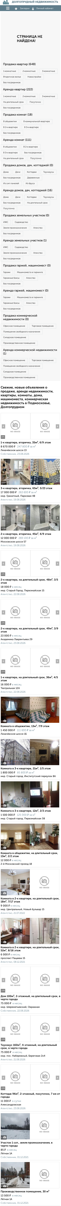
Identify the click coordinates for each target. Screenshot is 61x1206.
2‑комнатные (29, 71)
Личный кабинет (45, 8)
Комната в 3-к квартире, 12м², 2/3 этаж (26, 811)
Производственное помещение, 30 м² (25, 1191)
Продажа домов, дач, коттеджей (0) (28, 165)
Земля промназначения (15, 228)
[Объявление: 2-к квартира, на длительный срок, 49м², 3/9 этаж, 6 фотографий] (15, 625)
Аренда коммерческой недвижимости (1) (30, 352)
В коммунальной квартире (36, 121)
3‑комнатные (48, 71)
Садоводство (21, 222)
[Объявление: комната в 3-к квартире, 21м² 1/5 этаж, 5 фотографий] (30, 765)
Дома (6, 172)
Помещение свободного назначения (21, 332)
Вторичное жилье (12, 77)
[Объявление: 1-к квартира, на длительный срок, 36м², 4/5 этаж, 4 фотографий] (15, 674)
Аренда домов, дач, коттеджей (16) (27, 190)
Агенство (37, 228)
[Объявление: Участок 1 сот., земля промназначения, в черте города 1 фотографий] (30, 1139)
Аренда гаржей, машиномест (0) (25, 290)
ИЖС (5, 222)
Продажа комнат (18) (17, 114)
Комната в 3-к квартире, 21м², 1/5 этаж (26, 768)
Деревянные (33, 178)
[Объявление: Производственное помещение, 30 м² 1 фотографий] (30, 1188)
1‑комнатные (9, 71)
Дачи (17, 172)
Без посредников (11, 83)
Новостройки (34, 77)
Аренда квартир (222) (18, 89)
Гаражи (6, 272)
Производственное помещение (19, 343)
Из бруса (30, 183)
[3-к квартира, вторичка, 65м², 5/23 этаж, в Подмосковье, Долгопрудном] (15, 485)
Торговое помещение (43, 326)
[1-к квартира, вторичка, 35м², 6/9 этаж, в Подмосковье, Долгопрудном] (15, 439)
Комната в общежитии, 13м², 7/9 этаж (25, 726)
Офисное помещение (14, 326)
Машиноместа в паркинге (30, 272)
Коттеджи (32, 172)
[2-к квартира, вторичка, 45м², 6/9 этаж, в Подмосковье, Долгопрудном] (15, 530)
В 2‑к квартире (10, 127)
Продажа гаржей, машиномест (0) (27, 265)
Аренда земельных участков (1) (25, 240)
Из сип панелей (11, 183)
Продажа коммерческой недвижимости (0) (20, 317)
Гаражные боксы (11, 278)
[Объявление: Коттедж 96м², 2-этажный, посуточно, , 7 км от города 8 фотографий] (15, 1090)
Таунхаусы (48, 172)
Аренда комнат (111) (17, 140)
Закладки (24, 8)
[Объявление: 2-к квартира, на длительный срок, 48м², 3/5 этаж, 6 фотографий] (15, 576)
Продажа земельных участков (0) (26, 215)
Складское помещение (14, 337)
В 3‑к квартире (31, 127)
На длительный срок (13, 102)
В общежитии (10, 121)
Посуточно (35, 102)
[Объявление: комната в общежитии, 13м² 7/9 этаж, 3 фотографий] (30, 722)
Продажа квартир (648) (19, 64)
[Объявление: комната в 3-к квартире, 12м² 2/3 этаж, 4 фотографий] (30, 807)
